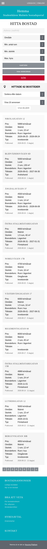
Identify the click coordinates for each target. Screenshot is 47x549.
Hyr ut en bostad (11, 487)
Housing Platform (31, 545)
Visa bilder (23, 108)
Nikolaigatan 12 (15, 119)
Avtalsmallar (10, 521)
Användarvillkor (11, 507)
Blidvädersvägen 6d (18, 154)
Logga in (31, 3)
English (40, 3)
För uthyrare (10, 504)
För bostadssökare (12, 501)
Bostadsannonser (18, 480)
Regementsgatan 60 (17, 329)
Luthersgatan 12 (15, 401)
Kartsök (23, 65)
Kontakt (11, 530)
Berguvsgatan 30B (16, 436)
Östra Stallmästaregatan (21, 224)
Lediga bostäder (11, 485)
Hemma (23, 12)
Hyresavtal (13, 516)
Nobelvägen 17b (15, 259)
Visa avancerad (23, 71)
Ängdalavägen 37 (16, 189)
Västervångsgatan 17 (18, 294)
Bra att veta (14, 497)
